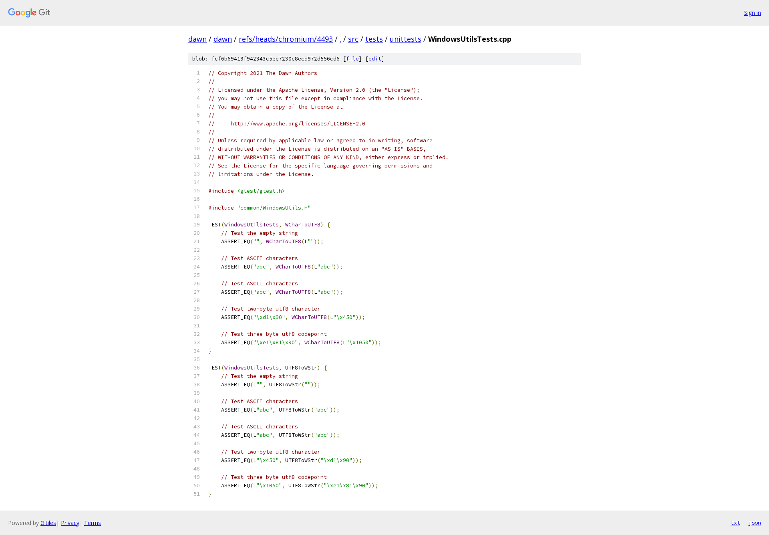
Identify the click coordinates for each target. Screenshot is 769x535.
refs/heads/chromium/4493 (286, 39)
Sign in (752, 12)
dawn (197, 39)
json (754, 522)
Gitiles (48, 523)
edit (374, 58)
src (353, 39)
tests (374, 39)
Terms (92, 523)
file (352, 58)
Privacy (70, 523)
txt (735, 522)
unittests (405, 39)
